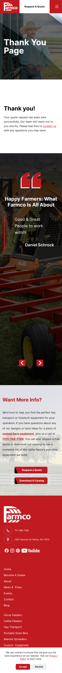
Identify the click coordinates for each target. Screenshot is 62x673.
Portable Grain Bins (16, 633)
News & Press (13, 587)
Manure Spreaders (15, 639)
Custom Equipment (16, 645)
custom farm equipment (18, 433)
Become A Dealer (14, 575)
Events (8, 593)
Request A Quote (34, 6)
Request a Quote (32, 470)
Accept (23, 666)
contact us (49, 126)
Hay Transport (13, 627)
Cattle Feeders (13, 621)
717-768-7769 (22, 530)
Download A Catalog (32, 480)
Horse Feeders (13, 615)
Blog (6, 605)
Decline (39, 666)
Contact (9, 599)
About (7, 581)
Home (7, 569)
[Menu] (56, 6)
